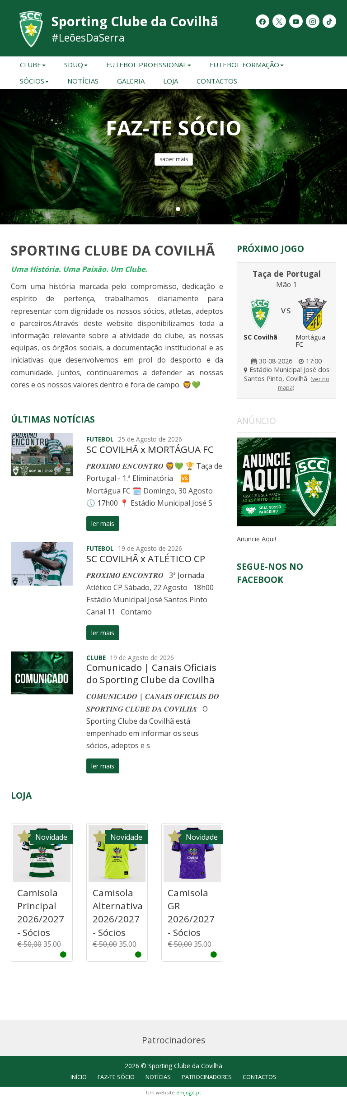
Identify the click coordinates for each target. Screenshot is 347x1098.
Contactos (217, 80)
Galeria (131, 80)
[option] (173, 156)
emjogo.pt (188, 1092)
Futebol (100, 439)
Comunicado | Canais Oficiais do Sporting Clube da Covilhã (151, 673)
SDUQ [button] (73, 64)
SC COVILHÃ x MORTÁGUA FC (150, 449)
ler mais (102, 523)
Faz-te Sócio (116, 1077)
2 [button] (178, 208)
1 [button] (169, 208)
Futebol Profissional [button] (146, 64)
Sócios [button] (32, 80)
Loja (170, 80)
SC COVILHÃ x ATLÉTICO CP (145, 558)
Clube (96, 657)
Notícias (82, 80)
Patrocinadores (207, 1077)
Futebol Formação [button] (244, 64)
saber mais (173, 159)
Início (78, 1077)
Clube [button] (30, 64)
